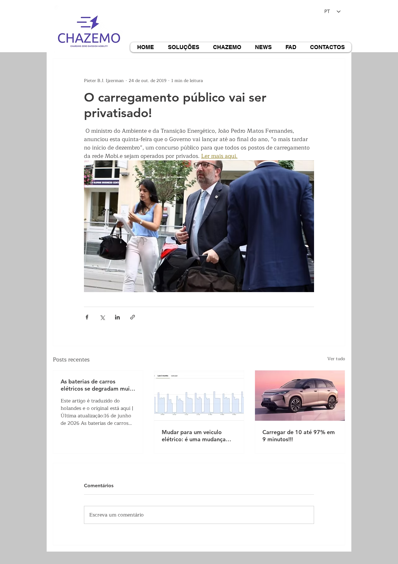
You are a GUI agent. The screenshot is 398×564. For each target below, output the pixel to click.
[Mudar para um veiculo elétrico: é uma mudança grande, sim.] (199, 395)
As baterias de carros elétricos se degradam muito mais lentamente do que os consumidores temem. (98, 385)
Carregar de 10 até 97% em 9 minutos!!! (298, 436)
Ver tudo (336, 358)
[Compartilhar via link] (133, 317)
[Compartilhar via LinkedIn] (117, 317)
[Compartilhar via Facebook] (87, 317)
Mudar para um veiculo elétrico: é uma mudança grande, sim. (194, 436)
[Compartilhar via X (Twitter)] (102, 317)
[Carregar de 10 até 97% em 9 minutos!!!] (300, 395)
